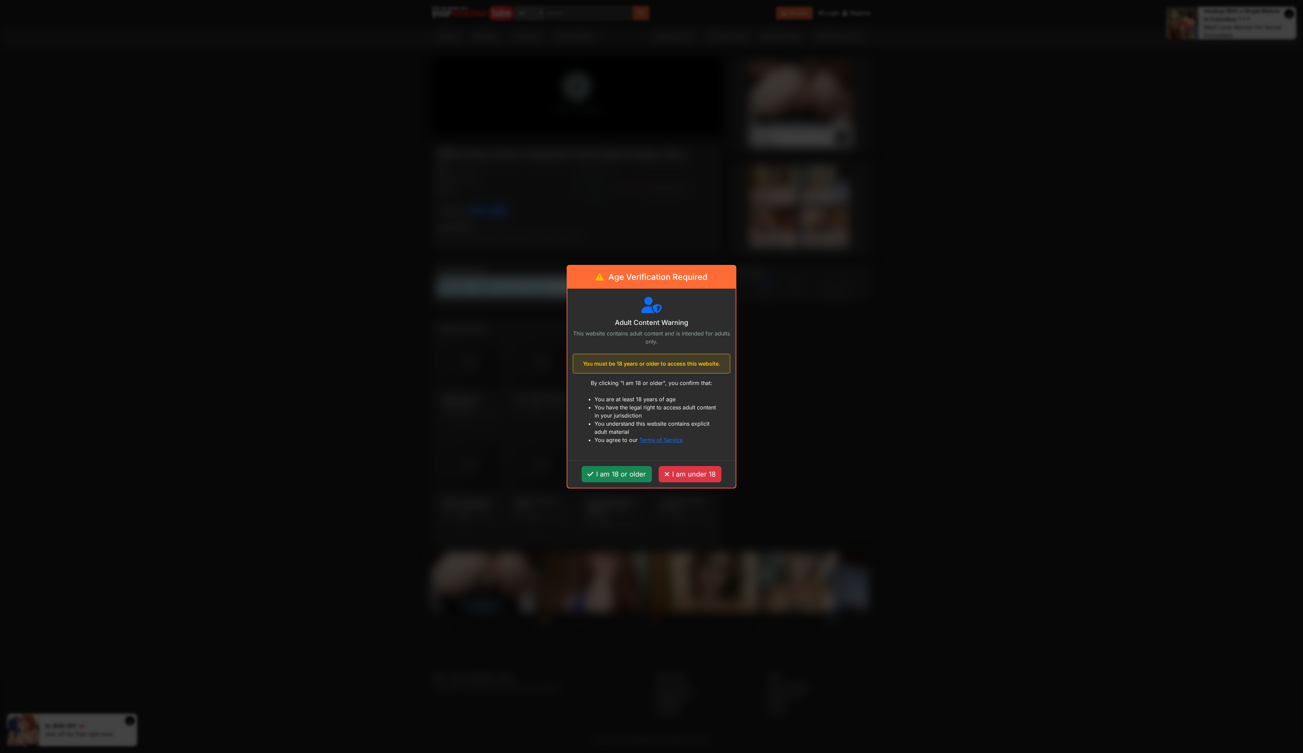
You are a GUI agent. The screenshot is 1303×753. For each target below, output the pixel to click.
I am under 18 (694, 474)
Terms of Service (661, 440)
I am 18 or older (621, 474)
